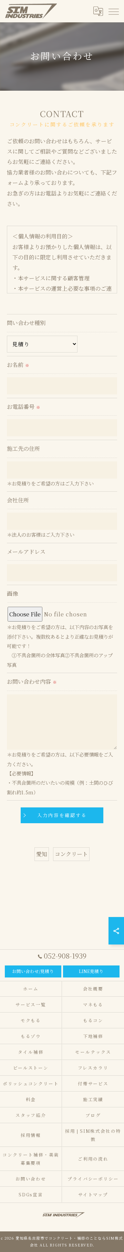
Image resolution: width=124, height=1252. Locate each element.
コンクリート (71, 854)
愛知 (41, 854)
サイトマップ (93, 1194)
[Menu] (113, 11)
